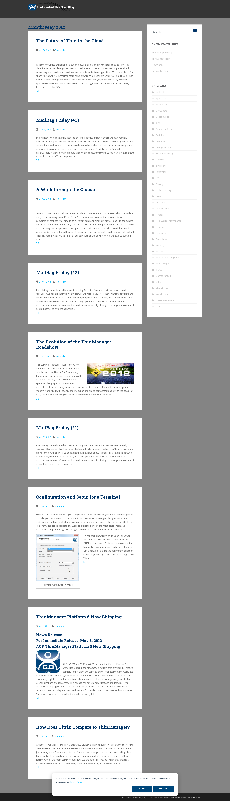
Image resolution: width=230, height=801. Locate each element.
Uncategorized (163, 275)
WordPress (197, 797)
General (160, 159)
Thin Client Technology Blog (134, 797)
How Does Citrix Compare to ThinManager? (83, 727)
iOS (157, 177)
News (159, 196)
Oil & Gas (161, 202)
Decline (163, 789)
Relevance (161, 233)
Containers (161, 110)
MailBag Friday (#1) (57, 427)
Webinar (160, 306)
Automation (162, 104)
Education (161, 141)
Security (160, 245)
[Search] (195, 30)
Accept (142, 789)
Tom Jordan (60, 50)
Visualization (162, 294)
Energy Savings (163, 147)
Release (160, 226)
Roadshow (161, 239)
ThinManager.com (161, 58)
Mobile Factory (163, 190)
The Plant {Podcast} (162, 52)
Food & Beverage (165, 153)
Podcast (160, 214)
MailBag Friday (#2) (57, 272)
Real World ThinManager (168, 220)
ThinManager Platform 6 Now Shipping (79, 617)
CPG (158, 122)
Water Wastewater (165, 300)
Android (160, 92)
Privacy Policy (76, 782)
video (158, 281)
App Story (161, 98)
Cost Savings (162, 116)
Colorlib (176, 797)
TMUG (159, 269)
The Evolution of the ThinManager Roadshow (73, 344)
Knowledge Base (160, 70)
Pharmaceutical (164, 208)
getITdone (161, 165)
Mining (159, 184)
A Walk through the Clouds (65, 189)
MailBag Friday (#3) (57, 120)
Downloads (158, 64)
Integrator (161, 171)
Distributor (161, 135)
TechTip (160, 251)
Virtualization (162, 288)
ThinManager (162, 263)
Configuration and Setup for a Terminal (78, 497)
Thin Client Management (168, 257)
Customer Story (164, 129)
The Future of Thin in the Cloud (70, 41)
